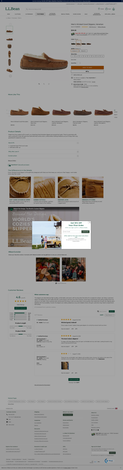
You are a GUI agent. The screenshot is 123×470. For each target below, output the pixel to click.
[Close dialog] (89, 222)
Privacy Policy (76, 241)
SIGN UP (85, 231)
